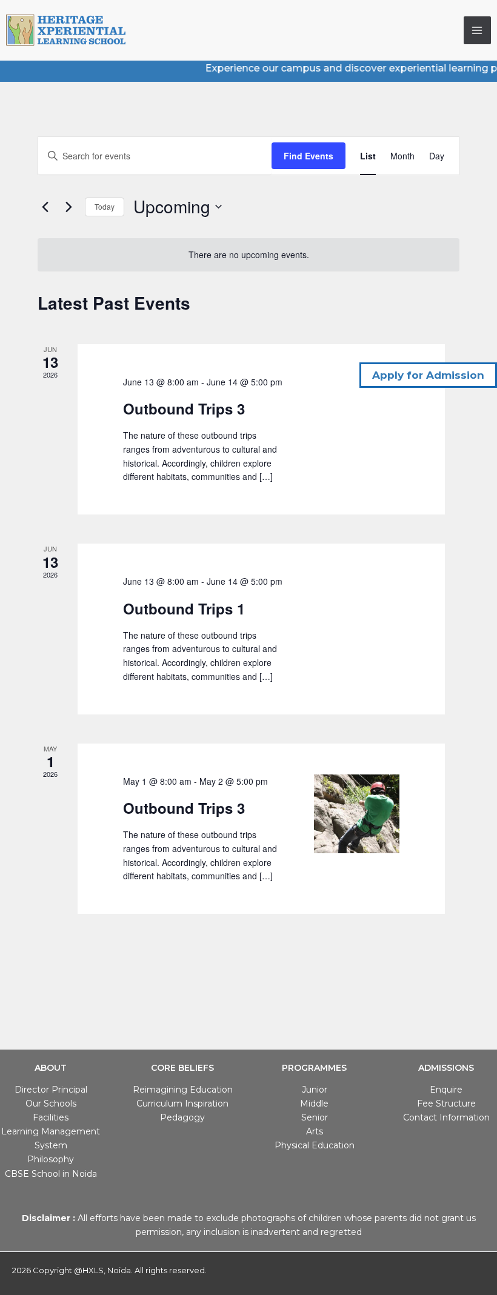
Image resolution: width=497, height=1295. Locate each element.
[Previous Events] (45, 206)
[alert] (248, 254)
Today (105, 206)
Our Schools (50, 1103)
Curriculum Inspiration (182, 1103)
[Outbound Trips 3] (356, 814)
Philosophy (50, 1159)
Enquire (446, 1089)
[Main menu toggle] (478, 30)
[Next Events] (68, 206)
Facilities (50, 1117)
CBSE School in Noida (51, 1173)
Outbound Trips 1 (184, 608)
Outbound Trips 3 (184, 408)
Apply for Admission (428, 375)
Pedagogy (182, 1117)
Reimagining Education (183, 1089)
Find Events (308, 156)
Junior (314, 1089)
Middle (314, 1103)
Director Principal (51, 1089)
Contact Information (446, 1117)
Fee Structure (446, 1103)
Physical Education (315, 1145)
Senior (314, 1117)
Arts (314, 1131)
